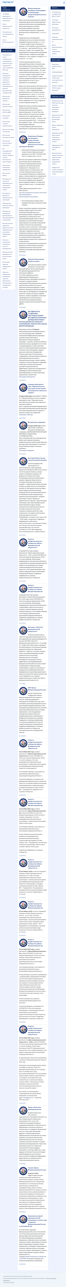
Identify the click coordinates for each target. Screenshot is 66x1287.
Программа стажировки (26, 450)
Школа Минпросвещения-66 (8, 42)
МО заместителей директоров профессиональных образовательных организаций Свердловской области (8, 230)
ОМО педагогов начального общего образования (7, 205)
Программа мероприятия (27, 377)
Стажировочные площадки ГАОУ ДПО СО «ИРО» (56, 14)
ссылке (23, 932)
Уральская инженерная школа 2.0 (57, 39)
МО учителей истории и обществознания (7, 124)
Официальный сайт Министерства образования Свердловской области (57, 137)
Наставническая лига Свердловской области (7, 34)
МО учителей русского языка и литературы (7, 143)
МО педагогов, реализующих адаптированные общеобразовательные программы (8, 215)
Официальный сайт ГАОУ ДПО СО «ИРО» (57, 147)
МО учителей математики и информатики (6, 167)
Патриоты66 (55, 33)
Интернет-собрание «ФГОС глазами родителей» (57, 88)
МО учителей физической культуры (6, 98)
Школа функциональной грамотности (7, 26)
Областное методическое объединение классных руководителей (6, 244)
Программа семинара (26, 414)
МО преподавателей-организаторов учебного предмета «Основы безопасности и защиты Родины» (7, 155)
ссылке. (23, 894)
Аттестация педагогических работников (56, 22)
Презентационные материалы (28, 196)
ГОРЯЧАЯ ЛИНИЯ (57, 72)
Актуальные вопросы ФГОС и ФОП (56, 66)
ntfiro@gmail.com (28, 1097)
